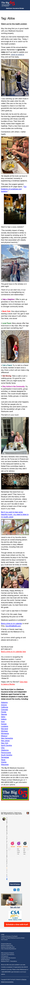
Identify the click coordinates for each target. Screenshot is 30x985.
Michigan (4, 731)
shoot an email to (17, 54)
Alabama (4, 702)
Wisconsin (5, 764)
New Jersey (5, 741)
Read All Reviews (15, 884)
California (4, 707)
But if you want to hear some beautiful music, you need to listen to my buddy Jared (15, 514)
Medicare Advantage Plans (8, 947)
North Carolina (6, 745)
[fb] (15, 890)
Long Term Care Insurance (7, 954)
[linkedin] (18, 890)
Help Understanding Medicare (8, 948)
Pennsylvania (6, 752)
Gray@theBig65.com (13, 626)
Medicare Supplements (7, 945)
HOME (2, 934)
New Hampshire (7, 738)
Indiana (3, 719)
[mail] (11, 890)
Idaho (3, 717)
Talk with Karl (15, 907)
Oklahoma (5, 750)
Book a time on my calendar (11, 623)
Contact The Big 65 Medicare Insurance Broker (13, 938)
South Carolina (6, 755)
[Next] (28, 849)
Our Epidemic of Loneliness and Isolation (14, 189)
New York (4, 743)
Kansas (4, 724)
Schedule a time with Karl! (17, 924)
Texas (3, 760)
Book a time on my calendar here (13, 652)
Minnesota (5, 733)
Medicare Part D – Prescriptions (9, 961)
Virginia (3, 762)
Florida (3, 712)
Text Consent (4, 939)
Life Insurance (4, 956)
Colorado (4, 710)
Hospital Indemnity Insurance (8, 957)
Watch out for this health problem (14, 24)
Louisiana (4, 726)
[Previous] (9, 849)
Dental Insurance (5, 959)
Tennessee (5, 757)
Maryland (4, 729)
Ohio (3, 748)
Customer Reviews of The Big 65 (9, 936)
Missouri (4, 736)
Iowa (3, 721)
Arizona (4, 705)
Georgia (4, 714)
